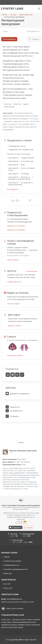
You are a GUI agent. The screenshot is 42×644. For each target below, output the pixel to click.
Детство (8, 104)
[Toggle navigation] (38, 2)
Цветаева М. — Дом (16, 165)
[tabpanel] (21, 234)
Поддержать (16, 527)
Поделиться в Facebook (16, 226)
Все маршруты (12, 189)
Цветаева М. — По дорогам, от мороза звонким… (20, 183)
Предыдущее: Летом (17, 146)
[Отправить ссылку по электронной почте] (17, 375)
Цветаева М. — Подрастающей (21, 158)
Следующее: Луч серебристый (20, 149)
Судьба (25, 104)
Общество (17, 104)
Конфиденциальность (11, 565)
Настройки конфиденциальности (15, 569)
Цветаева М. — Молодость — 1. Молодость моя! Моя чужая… (21, 178)
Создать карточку (14, 282)
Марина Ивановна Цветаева (23, 450)
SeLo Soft (6, 584)
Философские (9, 107)
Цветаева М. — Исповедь (18, 174)
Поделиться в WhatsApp (16, 230)
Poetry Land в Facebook (14, 608)
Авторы (13, 15)
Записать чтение (14, 326)
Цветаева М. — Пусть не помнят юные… (21, 169)
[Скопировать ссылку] (22, 375)
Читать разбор (13, 260)
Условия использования (12, 561)
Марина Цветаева (26, 15)
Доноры (29, 527)
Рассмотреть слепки (15, 355)
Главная (4, 15)
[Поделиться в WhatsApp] (8, 375)
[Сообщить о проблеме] (30, 201)
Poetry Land (13, 9)
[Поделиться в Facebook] (12, 375)
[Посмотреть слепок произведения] (12, 347)
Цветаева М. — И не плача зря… (21, 161)
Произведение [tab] (9, 39)
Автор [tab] (21, 442)
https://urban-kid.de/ (21, 523)
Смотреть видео (13, 304)
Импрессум (7, 573)
